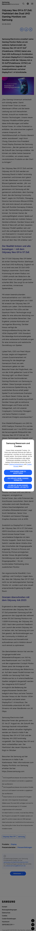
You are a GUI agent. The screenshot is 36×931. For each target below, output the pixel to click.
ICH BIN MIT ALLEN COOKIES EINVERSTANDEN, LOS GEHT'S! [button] (18, 486)
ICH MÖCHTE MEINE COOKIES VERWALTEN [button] (18, 479)
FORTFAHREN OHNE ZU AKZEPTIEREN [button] (18, 472)
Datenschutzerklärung (16, 464)
